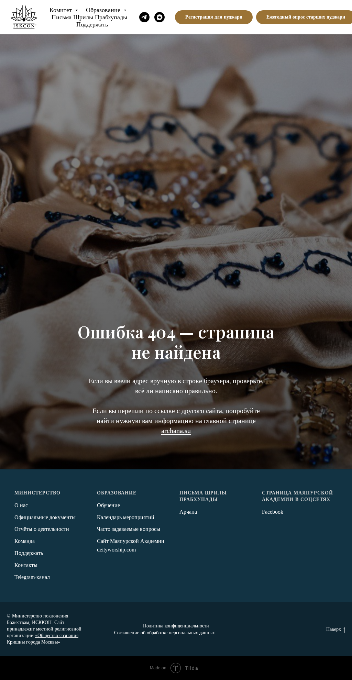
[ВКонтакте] (159, 17)
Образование (104, 10)
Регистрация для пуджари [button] (213, 17)
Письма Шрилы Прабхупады (89, 17)
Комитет (62, 10)
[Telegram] (144, 17)
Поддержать (92, 24)
